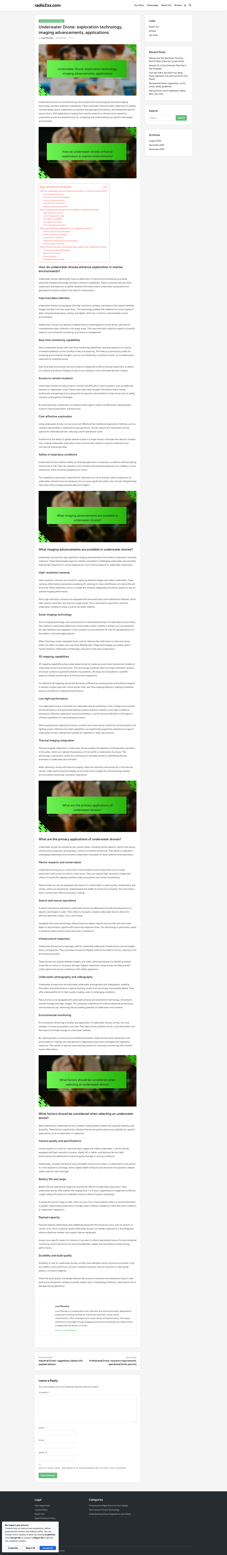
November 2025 (156, 149)
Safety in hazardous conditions (55, 206)
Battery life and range (52, 253)
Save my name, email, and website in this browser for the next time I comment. (83, 1468)
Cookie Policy (41, 1510)
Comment (45, 1393)
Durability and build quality (54, 259)
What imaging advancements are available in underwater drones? (69, 209)
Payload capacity (50, 256)
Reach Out (166, 5)
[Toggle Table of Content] (104, 187)
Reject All (30, 1548)
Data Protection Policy (45, 1518)
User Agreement (42, 1505)
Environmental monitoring (53, 244)
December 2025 (156, 145)
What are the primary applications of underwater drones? (66, 228)
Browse (178, 5)
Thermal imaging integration (54, 225)
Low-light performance (52, 222)
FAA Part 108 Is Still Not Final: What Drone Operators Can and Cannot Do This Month (168, 76)
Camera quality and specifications (56, 250)
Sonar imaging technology (53, 216)
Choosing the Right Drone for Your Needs (108, 1505)
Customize (13, 1548)
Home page (152, 5)
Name (42, 1428)
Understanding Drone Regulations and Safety (110, 1514)
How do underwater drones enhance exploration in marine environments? (73, 191)
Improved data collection (53, 194)
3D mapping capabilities (52, 219)
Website (43, 1453)
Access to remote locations (54, 200)
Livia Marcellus (47, 38)
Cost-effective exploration (54, 203)
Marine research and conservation (57, 231)
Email (42, 1440)
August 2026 (155, 141)
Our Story (139, 5)
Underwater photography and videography (60, 241)
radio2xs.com (48, 5)
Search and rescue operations (55, 234)
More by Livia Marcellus (65, 1330)
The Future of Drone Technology (51, 21)
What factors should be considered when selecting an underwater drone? (73, 247)
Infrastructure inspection (53, 237)
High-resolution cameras (53, 213)
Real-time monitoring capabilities (56, 197)
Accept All (48, 1548)
